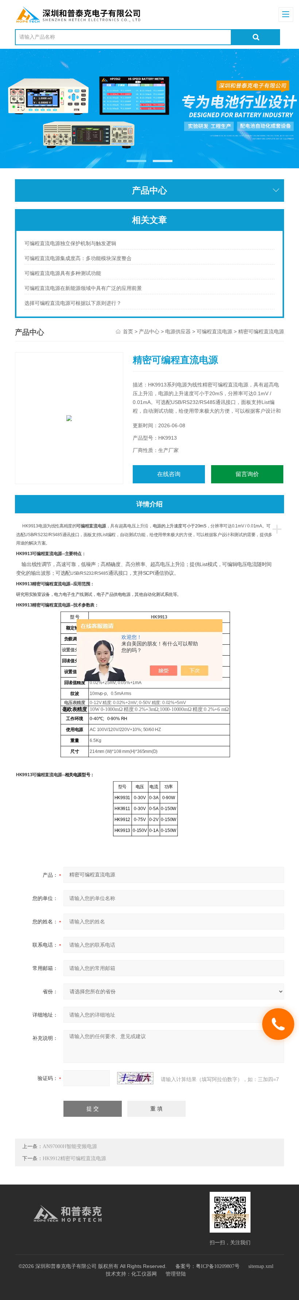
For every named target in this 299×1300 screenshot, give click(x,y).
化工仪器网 (144, 1274)
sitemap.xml (260, 1266)
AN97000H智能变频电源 (70, 1146)
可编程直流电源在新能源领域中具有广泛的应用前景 (83, 288)
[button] (137, 161)
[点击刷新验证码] (135, 1078)
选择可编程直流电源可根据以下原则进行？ (72, 303)
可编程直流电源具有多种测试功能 (62, 273)
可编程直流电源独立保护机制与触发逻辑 (70, 243)
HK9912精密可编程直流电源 (74, 1158)
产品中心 (149, 331)
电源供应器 (178, 331)
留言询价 (247, 474)
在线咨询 (168, 474)
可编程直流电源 (214, 331)
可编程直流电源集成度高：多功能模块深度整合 (78, 258)
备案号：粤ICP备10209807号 (207, 1266)
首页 (128, 331)
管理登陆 (176, 1274)
